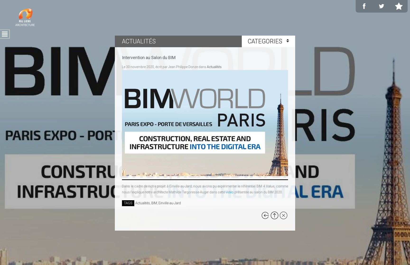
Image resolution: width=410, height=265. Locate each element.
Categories (266, 41)
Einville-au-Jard (169, 203)
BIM (154, 203)
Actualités (214, 67)
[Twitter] (381, 6)
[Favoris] (398, 6)
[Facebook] (364, 6)
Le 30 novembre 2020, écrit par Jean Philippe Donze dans (172, 67)
